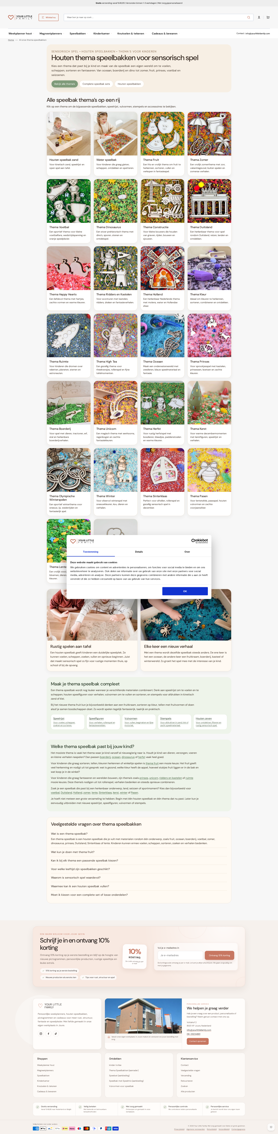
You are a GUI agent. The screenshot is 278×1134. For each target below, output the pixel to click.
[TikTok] (56, 1034)
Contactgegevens (238, 1129)
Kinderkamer (43, 1080)
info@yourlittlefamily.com (258, 33)
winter (123, 792)
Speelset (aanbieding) (119, 1075)
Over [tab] (187, 551)
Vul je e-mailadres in (168, 947)
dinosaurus (128, 757)
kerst (116, 792)
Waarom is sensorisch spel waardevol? (76, 877)
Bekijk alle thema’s (64, 84)
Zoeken (184, 1086)
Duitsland (66, 792)
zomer (87, 792)
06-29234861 (193, 1034)
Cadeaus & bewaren (46, 1091)
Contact (185, 1065)
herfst (141, 757)
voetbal (55, 792)
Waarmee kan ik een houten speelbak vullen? (80, 886)
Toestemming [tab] (90, 551)
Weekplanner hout (45, 1065)
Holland (77, 792)
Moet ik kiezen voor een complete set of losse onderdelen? (89, 895)
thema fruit (152, 763)
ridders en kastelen (170, 778)
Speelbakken (43, 1075)
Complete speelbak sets (96, 84)
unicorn (153, 778)
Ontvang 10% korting (219, 955)
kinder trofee (115, 1065)
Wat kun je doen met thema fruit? (72, 852)
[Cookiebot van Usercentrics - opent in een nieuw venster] (194, 541)
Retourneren (187, 1080)
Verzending (186, 1075)
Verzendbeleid (224, 1129)
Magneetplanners (45, 1070)
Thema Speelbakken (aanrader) (124, 1070)
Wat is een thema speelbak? (69, 833)
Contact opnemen (197, 1041)
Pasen (134, 792)
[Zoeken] (249, 17)
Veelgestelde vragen (190, 1070)
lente (95, 792)
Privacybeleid (179, 1129)
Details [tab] (139, 551)
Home (11, 40)
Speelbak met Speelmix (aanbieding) (126, 1080)
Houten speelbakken (129, 84)
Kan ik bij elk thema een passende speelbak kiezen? (84, 860)
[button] (259, 17)
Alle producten (188, 1091)
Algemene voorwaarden (195, 1129)
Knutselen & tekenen (47, 1086)
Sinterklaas (105, 792)
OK (185, 591)
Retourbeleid (212, 1129)
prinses (143, 778)
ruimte (189, 778)
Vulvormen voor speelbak (121, 1086)
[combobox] (159, 17)
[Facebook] (48, 1034)
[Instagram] (41, 1034)
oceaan (116, 757)
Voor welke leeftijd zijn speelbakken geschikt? (80, 869)
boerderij (105, 757)
